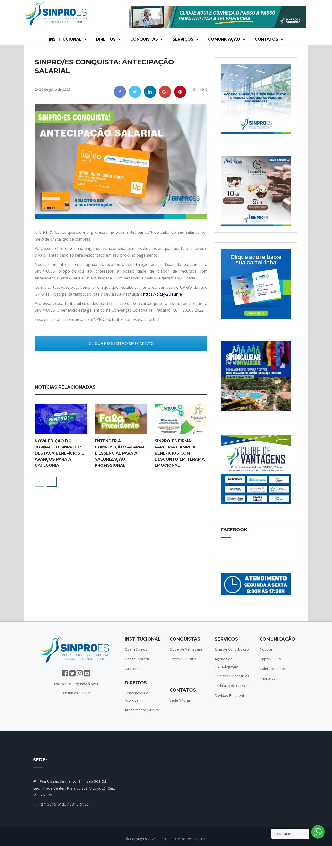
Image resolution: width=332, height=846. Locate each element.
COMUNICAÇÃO (224, 39)
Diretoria (132, 668)
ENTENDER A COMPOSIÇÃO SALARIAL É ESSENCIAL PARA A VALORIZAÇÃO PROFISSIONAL (120, 453)
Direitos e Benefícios (232, 675)
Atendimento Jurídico (142, 709)
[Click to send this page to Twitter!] (135, 92)
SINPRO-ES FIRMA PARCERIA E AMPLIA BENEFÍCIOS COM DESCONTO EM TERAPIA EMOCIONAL (180, 453)
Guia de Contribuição (232, 649)
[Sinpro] (57, 14)
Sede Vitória (180, 700)
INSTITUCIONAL (65, 39)
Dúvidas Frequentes (231, 695)
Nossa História (137, 658)
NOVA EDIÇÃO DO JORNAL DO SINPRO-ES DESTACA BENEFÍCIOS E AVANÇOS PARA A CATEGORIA (59, 453)
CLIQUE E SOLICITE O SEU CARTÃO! (121, 343)
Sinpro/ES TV (270, 658)
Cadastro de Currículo (233, 685)
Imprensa (268, 678)
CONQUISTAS (144, 39)
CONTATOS (266, 39)
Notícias (266, 649)
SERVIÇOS (183, 39)
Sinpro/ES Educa (183, 658)
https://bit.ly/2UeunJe (162, 294)
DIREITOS (106, 39)
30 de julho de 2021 (54, 89)
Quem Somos (136, 649)
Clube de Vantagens (186, 649)
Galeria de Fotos (273, 668)
